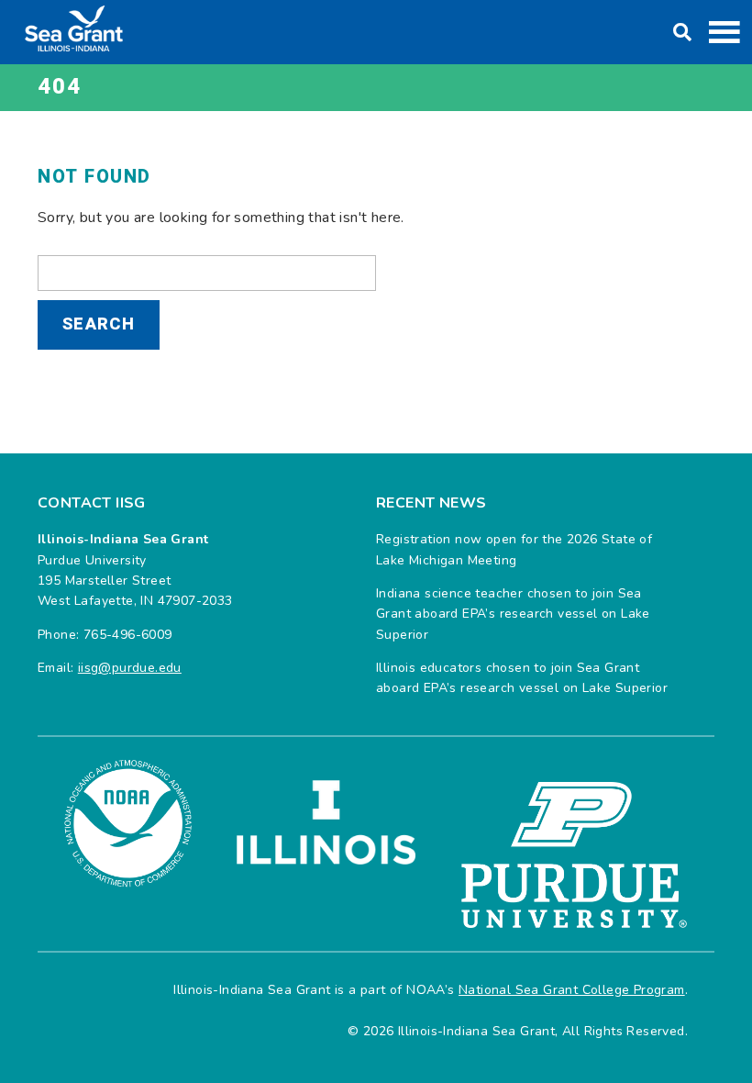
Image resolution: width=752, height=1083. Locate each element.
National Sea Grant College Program (572, 990)
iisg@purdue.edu (130, 667)
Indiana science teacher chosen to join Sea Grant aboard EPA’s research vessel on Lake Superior (513, 614)
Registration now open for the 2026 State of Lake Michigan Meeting (514, 549)
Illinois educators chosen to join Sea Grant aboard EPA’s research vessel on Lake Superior (522, 678)
